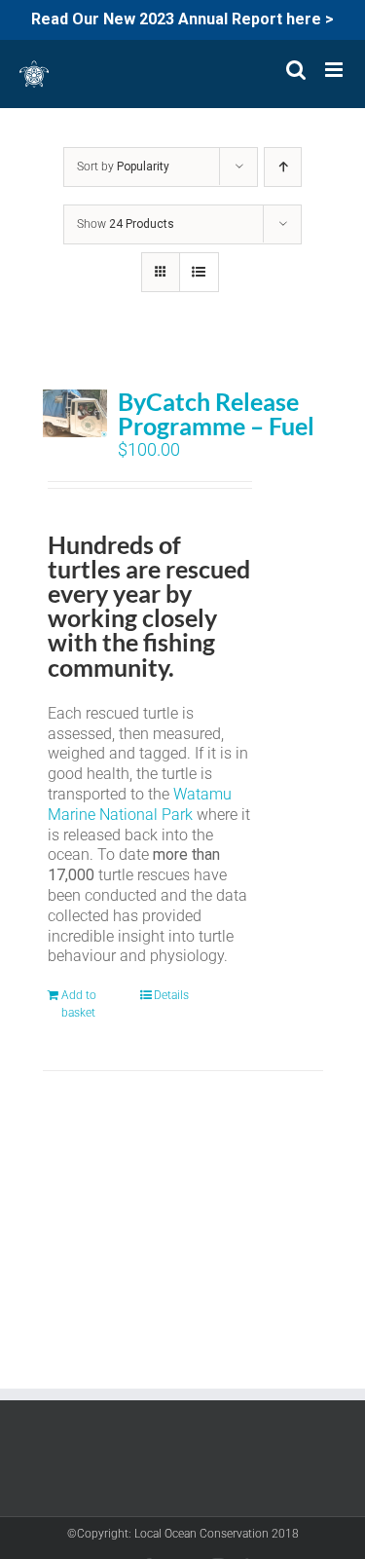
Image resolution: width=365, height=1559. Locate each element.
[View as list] (199, 272)
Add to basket (78, 1004)
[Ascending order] (283, 167)
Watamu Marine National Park (140, 804)
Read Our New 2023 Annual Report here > (182, 19)
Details (171, 995)
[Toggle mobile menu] (335, 69)
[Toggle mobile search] (296, 69)
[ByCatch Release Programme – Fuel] (75, 414)
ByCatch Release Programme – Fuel (216, 413)
